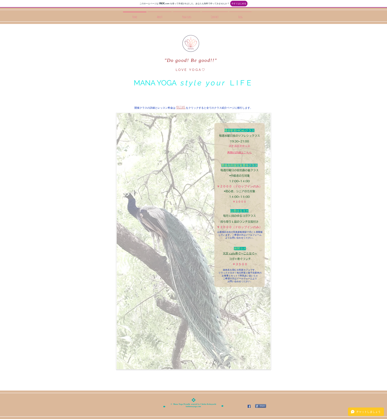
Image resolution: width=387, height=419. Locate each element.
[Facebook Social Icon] (249, 406)
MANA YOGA (155, 83)
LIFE (239, 83)
